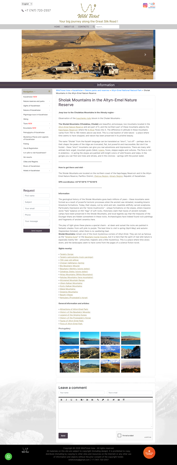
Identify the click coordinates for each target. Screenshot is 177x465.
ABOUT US (69, 26)
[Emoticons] (108, 400)
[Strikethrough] (76, 400)
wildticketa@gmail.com (79, 459)
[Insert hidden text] (113, 400)
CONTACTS (83, 26)
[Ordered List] (87, 400)
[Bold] (61, 400)
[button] (32, 54)
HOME (57, 26)
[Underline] (71, 400)
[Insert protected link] (103, 400)
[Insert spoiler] (123, 400)
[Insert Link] (98, 400)
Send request (36, 231)
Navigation (28, 91)
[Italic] (66, 400)
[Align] (82, 400)
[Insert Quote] (118, 400)
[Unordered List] (92, 400)
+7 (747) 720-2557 (38, 10)
